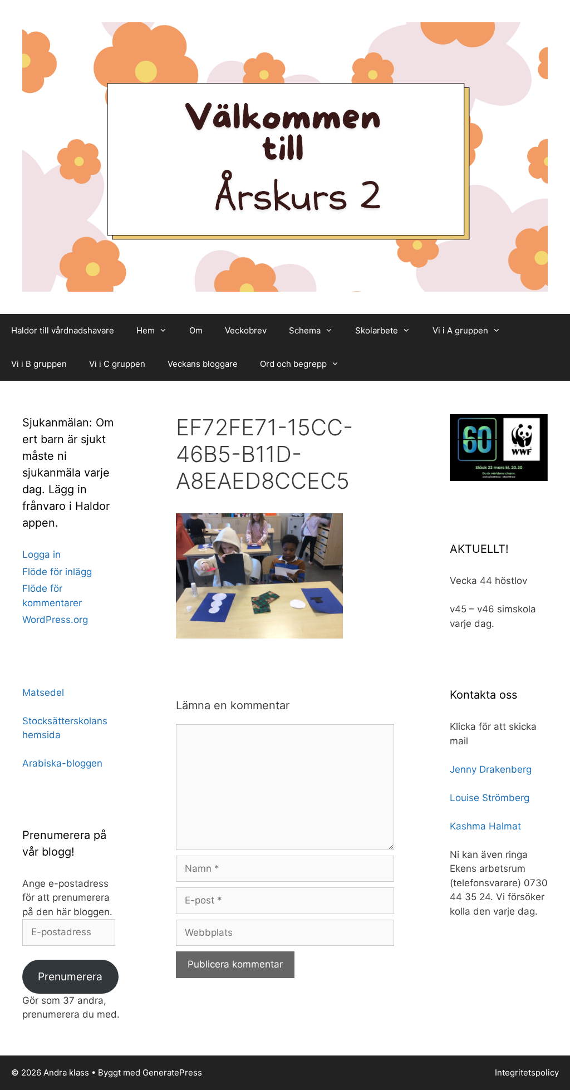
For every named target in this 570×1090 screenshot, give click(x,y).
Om (196, 330)
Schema (305, 330)
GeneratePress (172, 1072)
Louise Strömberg (489, 797)
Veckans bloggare (203, 364)
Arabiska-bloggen (62, 763)
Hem (145, 330)
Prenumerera (70, 976)
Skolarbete (376, 330)
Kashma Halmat (485, 826)
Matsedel (43, 692)
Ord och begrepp (293, 364)
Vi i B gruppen (39, 364)
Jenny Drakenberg (491, 769)
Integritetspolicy (527, 1072)
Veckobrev (246, 330)
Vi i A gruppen (460, 330)
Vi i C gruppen (117, 364)
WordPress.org (55, 619)
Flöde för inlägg (57, 571)
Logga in (41, 554)
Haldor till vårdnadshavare (62, 330)
